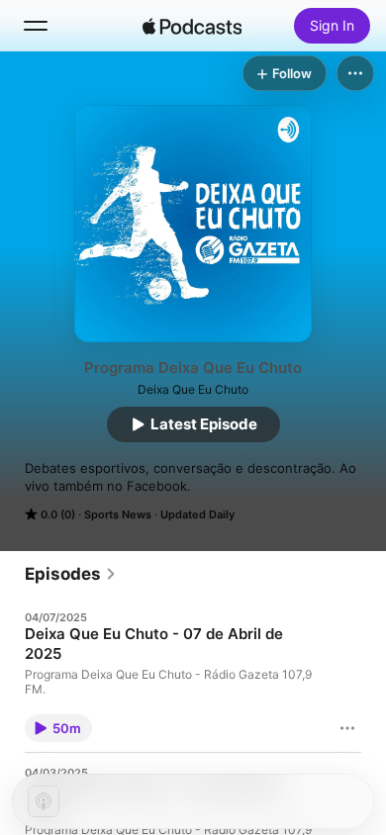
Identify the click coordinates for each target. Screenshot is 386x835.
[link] (71, 574)
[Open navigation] (35, 25)
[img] (192, 26)
